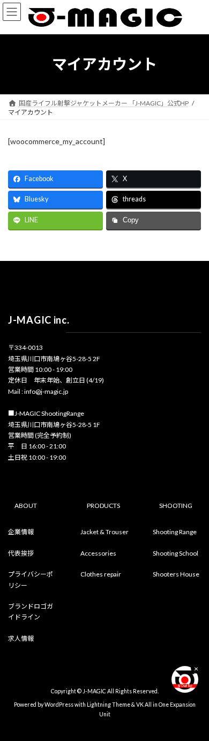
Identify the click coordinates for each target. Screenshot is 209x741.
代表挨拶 (21, 553)
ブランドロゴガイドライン (30, 611)
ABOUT (25, 505)
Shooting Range (175, 532)
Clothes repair (100, 574)
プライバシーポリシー (30, 579)
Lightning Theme (108, 704)
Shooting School (175, 553)
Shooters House (176, 574)
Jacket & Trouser (104, 532)
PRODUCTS (103, 505)
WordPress (58, 704)
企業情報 (21, 532)
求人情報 (21, 638)
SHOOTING (175, 505)
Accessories (98, 553)
